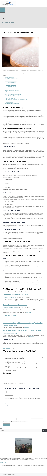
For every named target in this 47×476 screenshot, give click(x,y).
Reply (5, 403)
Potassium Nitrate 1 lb (10, 98)
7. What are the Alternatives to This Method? (12, 103)
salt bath (12, 243)
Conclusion (7, 104)
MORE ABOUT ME (3, 462)
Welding (4, 25)
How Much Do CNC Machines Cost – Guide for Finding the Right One (14, 383)
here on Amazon (28, 312)
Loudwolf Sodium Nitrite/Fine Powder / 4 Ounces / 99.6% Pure (16, 100)
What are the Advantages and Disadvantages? (12, 90)
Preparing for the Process (11, 82)
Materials (5, 18)
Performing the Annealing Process (12, 86)
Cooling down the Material (11, 87)
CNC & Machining (6, 15)
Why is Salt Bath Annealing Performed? (11, 78)
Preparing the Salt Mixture (11, 85)
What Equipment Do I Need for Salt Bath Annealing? (13, 94)
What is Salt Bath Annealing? (9, 77)
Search (1, 428)
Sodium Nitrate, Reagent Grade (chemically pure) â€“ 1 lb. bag (16, 99)
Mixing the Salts (9, 83)
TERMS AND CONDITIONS (26, 469)
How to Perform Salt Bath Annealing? (11, 81)
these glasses (8, 348)
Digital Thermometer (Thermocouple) (13, 96)
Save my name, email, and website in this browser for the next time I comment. (16, 421)
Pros (7, 91)
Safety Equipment (9, 102)
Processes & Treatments (7, 22)
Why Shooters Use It (10, 79)
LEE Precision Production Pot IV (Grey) (13, 95)
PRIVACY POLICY (19, 469)
